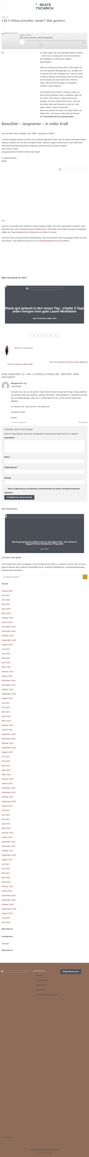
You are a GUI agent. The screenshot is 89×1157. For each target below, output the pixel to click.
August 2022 (7, 806)
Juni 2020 (6, 922)
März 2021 (6, 882)
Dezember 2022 (9, 788)
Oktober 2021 (7, 851)
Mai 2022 (6, 819)
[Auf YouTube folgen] (14, 1141)
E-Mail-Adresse (11, 467)
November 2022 (9, 792)
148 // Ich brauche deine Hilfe (20, 364)
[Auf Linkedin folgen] (11, 1141)
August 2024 (7, 698)
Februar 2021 (7, 886)
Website (7, 478)
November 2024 (9, 685)
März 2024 (6, 721)
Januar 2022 (7, 837)
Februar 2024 (7, 725)
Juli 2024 (5, 703)
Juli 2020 (5, 918)
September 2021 (9, 855)
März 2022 (6, 828)
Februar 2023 (7, 779)
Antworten (82, 422)
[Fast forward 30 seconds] (47, 44)
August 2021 (7, 859)
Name (7, 457)
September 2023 (9, 748)
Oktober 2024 (7, 689)
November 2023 (9, 739)
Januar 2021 (7, 891)
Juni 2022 (6, 815)
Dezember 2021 (9, 842)
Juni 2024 (6, 707)
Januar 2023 (7, 783)
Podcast (5, 17)
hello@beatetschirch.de (50, 241)
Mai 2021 (6, 873)
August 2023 (7, 752)
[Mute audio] (28, 44)
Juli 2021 (5, 864)
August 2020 (7, 913)
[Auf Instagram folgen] (5, 1141)
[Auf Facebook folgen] (2, 1141)
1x (41, 44)
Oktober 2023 (7, 743)
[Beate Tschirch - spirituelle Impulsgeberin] (45, 6)
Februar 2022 (7, 833)
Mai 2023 (6, 766)
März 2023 (6, 774)
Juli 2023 (5, 757)
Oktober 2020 (7, 904)
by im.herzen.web (44, 1153)
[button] (5, 6)
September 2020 (9, 909)
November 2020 (9, 900)
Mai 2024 (6, 712)
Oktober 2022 (7, 797)
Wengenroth (16, 383)
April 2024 (6, 716)
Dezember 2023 (9, 734)
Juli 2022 (5, 810)
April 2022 (6, 824)
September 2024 (9, 694)
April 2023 (6, 770)
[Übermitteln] (85, 577)
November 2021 (9, 846)
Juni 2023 (6, 761)
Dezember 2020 (9, 895)
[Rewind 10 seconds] (34, 44)
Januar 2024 (7, 730)
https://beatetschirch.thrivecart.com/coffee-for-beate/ (34, 232)
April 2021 (6, 877)
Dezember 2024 (9, 680)
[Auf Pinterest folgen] (8, 1141)
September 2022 (9, 801)
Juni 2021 (6, 869)
